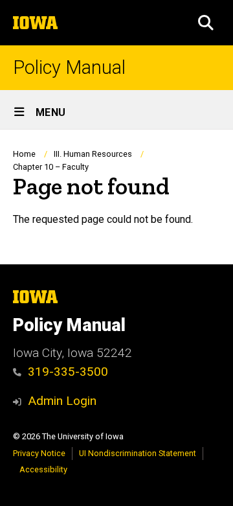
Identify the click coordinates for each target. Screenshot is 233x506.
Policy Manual (69, 67)
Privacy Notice (39, 453)
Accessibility (43, 469)
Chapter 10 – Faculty (51, 167)
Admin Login (62, 400)
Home (24, 154)
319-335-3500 (68, 371)
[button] (206, 22)
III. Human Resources (93, 154)
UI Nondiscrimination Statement (137, 453)
